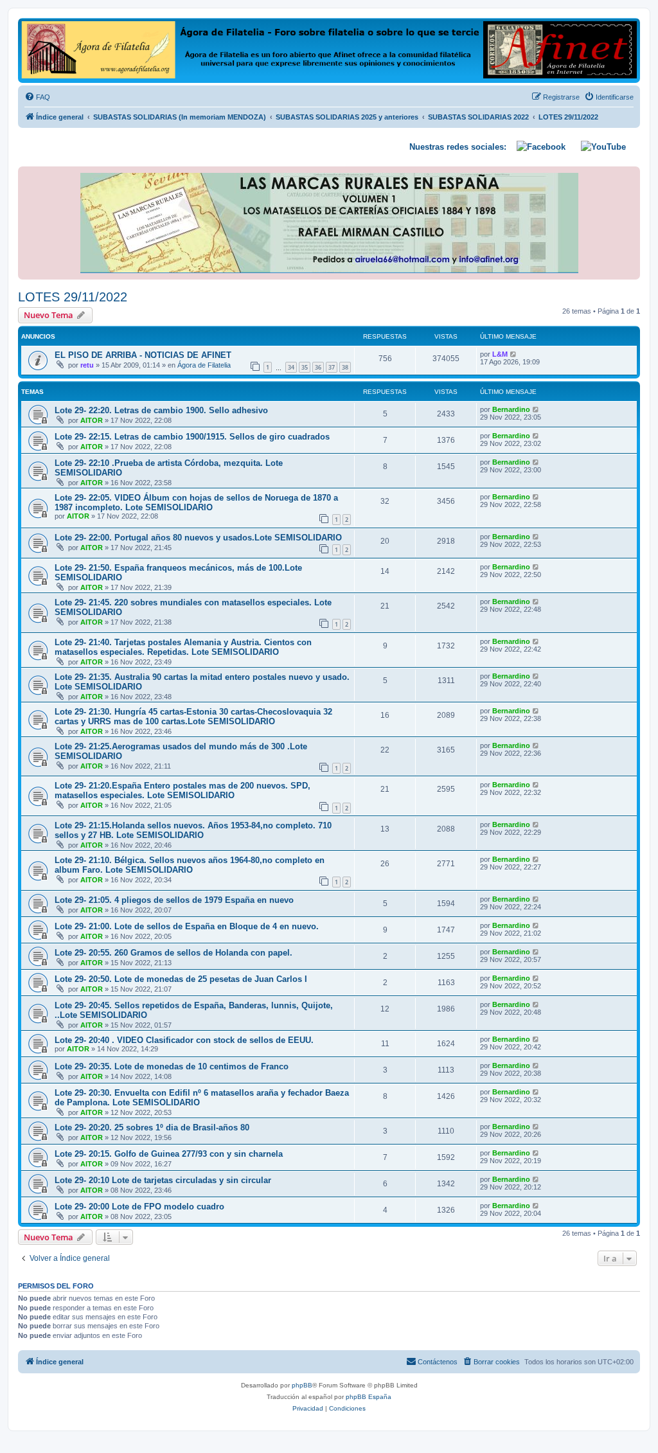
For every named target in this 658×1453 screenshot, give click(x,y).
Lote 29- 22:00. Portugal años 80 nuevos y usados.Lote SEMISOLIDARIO (198, 537)
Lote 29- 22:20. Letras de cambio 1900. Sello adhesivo (161, 410)
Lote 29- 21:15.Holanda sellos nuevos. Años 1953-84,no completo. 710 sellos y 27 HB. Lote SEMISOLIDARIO (193, 830)
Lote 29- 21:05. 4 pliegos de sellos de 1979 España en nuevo (174, 900)
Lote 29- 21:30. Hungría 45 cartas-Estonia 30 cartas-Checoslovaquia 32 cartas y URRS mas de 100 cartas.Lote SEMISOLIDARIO (193, 716)
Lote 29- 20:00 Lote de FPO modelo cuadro (139, 1206)
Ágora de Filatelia (204, 365)
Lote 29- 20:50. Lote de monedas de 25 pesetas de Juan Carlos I (181, 979)
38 (345, 367)
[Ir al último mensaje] (514, 354)
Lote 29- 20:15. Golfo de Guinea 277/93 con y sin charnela (169, 1154)
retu (87, 365)
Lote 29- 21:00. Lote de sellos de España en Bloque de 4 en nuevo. (187, 926)
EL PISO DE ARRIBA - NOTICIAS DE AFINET (143, 355)
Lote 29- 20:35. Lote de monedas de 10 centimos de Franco (172, 1066)
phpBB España (368, 1396)
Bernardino (511, 409)
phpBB (302, 1385)
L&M (500, 354)
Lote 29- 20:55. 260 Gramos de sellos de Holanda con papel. (173, 953)
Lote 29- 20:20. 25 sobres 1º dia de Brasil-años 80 (152, 1127)
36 (318, 367)
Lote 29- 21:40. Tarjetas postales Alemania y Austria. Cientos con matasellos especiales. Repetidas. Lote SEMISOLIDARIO (183, 647)
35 (304, 367)
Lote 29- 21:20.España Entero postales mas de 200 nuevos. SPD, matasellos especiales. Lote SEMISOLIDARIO (182, 790)
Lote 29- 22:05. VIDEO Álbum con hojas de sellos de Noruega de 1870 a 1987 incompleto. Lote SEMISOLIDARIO (196, 502)
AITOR (91, 420)
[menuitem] (37, 97)
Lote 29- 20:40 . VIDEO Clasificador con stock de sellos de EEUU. (184, 1040)
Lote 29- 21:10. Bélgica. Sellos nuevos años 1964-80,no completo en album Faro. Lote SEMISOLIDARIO (190, 865)
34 (291, 367)
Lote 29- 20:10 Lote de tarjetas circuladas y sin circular (163, 1180)
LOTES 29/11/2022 (72, 297)
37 (331, 367)
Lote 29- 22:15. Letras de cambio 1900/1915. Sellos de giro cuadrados (192, 436)
